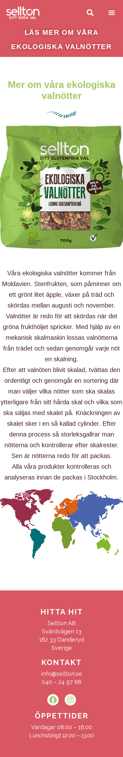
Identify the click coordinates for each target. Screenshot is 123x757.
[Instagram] (70, 699)
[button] (111, 13)
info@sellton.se (61, 673)
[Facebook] (53, 699)
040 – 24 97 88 (61, 682)
